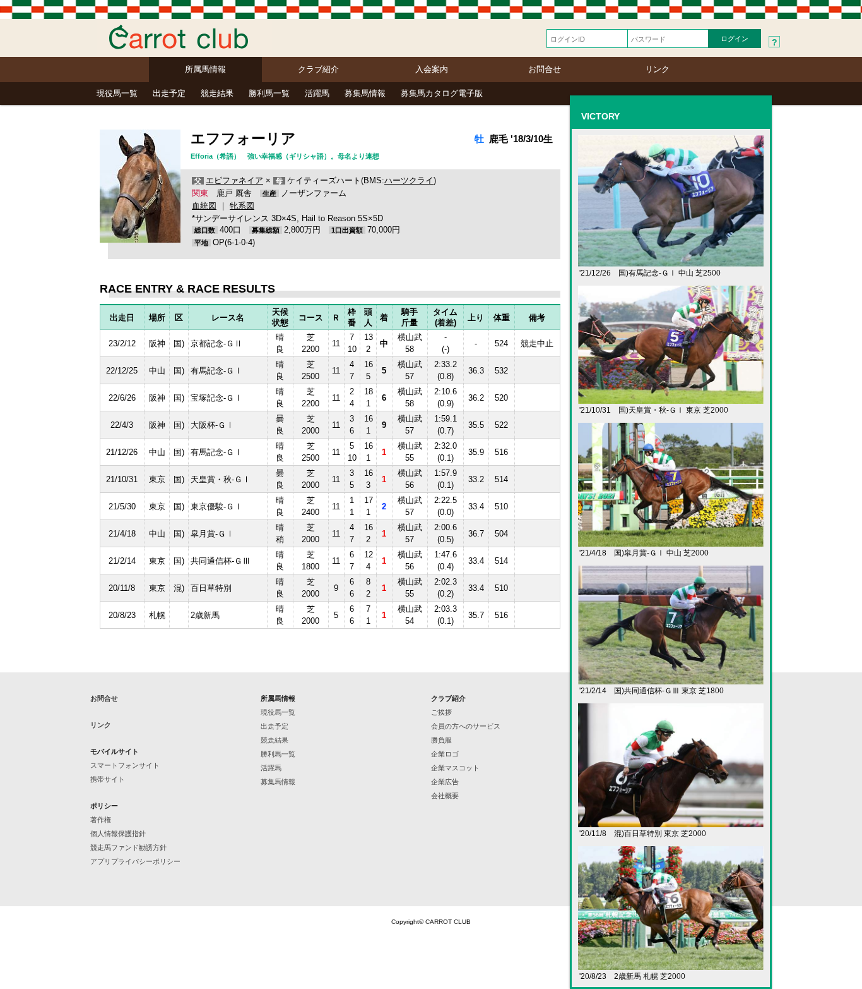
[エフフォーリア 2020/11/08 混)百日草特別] (671, 822)
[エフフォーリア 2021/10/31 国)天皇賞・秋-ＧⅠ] (671, 398)
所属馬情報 (205, 69)
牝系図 (242, 205)
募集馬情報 (365, 93)
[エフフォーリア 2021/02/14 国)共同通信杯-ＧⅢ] (671, 679)
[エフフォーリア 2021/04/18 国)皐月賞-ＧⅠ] (671, 541)
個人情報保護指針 (118, 833)
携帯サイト (107, 779)
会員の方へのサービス (465, 726)
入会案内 (431, 69)
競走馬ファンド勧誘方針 (128, 847)
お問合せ (544, 69)
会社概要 (445, 795)
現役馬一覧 (117, 93)
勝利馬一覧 (269, 93)
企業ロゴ (445, 754)
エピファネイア (234, 180)
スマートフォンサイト (125, 765)
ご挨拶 (441, 712)
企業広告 (445, 782)
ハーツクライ (409, 180)
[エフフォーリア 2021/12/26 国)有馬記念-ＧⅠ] (671, 261)
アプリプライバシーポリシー (135, 861)
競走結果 (217, 93)
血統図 (204, 205)
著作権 (100, 819)
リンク (657, 69)
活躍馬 (317, 93)
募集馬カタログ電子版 (442, 93)
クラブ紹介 (318, 69)
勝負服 (441, 740)
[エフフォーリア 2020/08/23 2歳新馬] (671, 964)
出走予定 (169, 93)
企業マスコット (455, 768)
